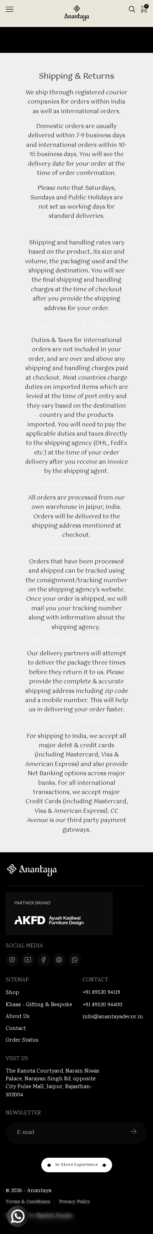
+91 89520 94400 (102, 1005)
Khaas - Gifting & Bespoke (39, 1005)
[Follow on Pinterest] (59, 959)
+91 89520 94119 (101, 993)
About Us (18, 1017)
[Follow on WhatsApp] (74, 959)
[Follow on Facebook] (43, 959)
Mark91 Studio (54, 1216)
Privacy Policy (74, 1202)
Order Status (22, 1040)
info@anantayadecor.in (113, 1017)
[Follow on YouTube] (27, 959)
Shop (12, 993)
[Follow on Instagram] (12, 959)
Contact (16, 1029)
